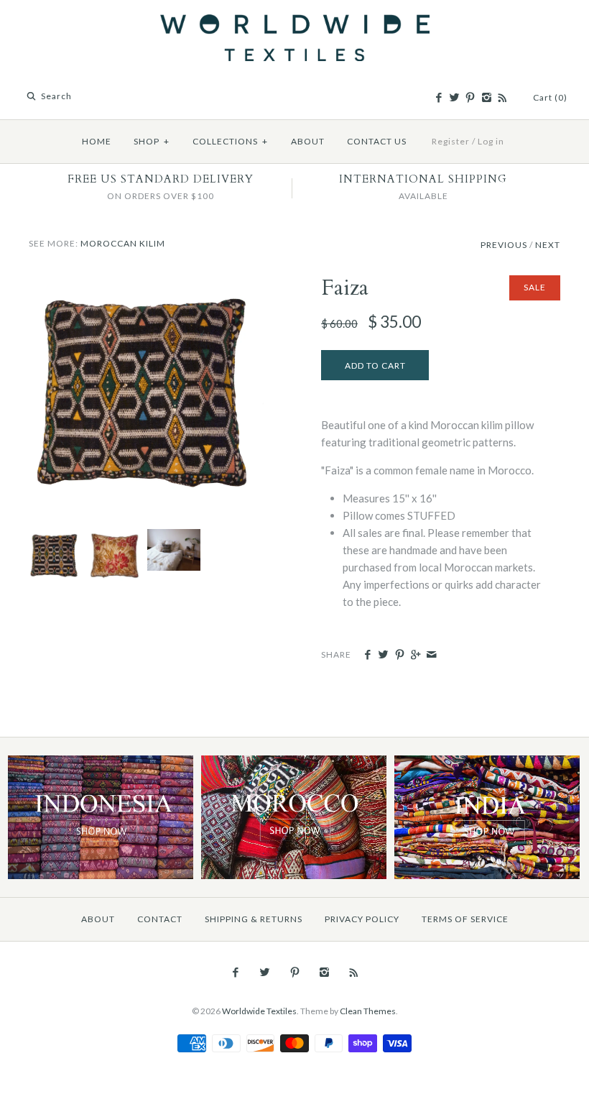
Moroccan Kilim (122, 243)
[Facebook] (438, 97)
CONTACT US (377, 141)
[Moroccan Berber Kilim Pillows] (172, 537)
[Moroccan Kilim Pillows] (293, 763)
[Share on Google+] (415, 654)
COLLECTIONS (230, 141)
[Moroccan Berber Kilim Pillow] (148, 283)
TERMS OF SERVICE (465, 919)
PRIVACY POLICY (362, 919)
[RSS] (502, 97)
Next (547, 244)
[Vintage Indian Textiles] (486, 763)
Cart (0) (550, 97)
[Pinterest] (470, 97)
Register (451, 141)
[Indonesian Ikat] (100, 763)
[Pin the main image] (400, 654)
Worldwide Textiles (259, 1011)
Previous (504, 244)
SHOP (152, 141)
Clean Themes (368, 1011)
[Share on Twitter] (383, 654)
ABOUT (308, 141)
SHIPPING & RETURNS (253, 919)
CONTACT (159, 919)
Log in (491, 141)
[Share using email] (431, 654)
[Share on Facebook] (367, 654)
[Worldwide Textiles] (295, 23)
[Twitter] (454, 97)
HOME (96, 141)
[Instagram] (486, 97)
